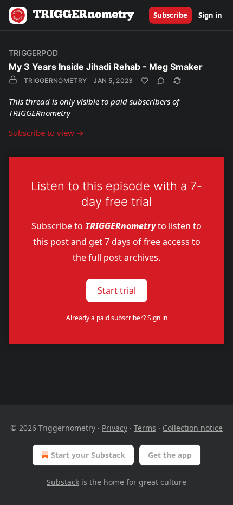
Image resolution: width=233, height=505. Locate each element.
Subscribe (170, 15)
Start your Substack (88, 455)
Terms (145, 428)
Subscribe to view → (46, 132)
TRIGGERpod (33, 52)
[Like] (145, 80)
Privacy (114, 428)
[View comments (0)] (161, 80)
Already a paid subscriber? (116, 317)
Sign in (210, 15)
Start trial (117, 290)
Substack (63, 482)
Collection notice (193, 428)
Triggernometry (55, 80)
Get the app (170, 455)
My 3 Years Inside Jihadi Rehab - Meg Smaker (106, 66)
